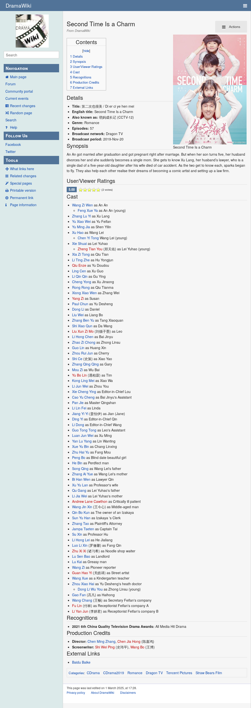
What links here (22, 168)
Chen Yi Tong (88, 237)
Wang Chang (82, 600)
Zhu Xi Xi (79, 550)
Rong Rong (81, 287)
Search (10, 119)
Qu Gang (79, 490)
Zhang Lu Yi (81, 216)
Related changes (23, 175)
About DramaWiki (102, 692)
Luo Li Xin (80, 545)
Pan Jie (78, 402)
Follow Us (16, 136)
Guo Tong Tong (84, 430)
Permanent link (21, 197)
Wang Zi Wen (82, 204)
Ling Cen (79, 270)
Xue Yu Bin (80, 446)
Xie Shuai (79, 243)
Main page (18, 76)
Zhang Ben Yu (83, 320)
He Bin (77, 462)
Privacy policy (76, 692)
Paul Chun (80, 303)
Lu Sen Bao (81, 556)
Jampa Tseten (83, 528)
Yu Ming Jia (81, 226)
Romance (134, 672)
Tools (12, 160)
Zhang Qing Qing (85, 364)
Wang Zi (78, 567)
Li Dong (78, 424)
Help (13, 127)
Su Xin (77, 534)
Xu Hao (78, 232)
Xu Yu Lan (80, 484)
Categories (76, 672)
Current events (16, 98)
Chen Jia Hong (128, 641)
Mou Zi (77, 369)
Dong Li (78, 309)
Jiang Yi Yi (80, 413)
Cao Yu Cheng (83, 397)
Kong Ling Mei (83, 380)
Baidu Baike (81, 662)
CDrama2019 (113, 672)
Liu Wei (78, 314)
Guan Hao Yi (82, 572)
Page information (23, 204)
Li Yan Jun (80, 611)
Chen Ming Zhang (101, 641)
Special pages (21, 183)
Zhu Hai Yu (80, 452)
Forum (10, 83)
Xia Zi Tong (81, 254)
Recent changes (22, 105)
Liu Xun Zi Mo (83, 331)
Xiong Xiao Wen (84, 292)
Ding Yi (77, 419)
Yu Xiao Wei (81, 221)
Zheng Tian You (90, 248)
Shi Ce (77, 358)
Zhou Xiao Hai (83, 583)
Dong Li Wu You (90, 589)
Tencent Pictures (179, 672)
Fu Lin (77, 605)
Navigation (17, 68)
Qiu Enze (79, 265)
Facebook (13, 144)
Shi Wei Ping (105, 647)
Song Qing (80, 468)
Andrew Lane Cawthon (89, 501)
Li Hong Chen (82, 336)
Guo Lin (78, 347)
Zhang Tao (80, 523)
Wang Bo (137, 647)
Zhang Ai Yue (82, 473)
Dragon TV (154, 672)
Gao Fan (79, 594)
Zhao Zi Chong (83, 342)
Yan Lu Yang (82, 441)
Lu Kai (77, 561)
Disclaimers (128, 692)
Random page (21, 112)
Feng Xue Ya (88, 210)
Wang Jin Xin (82, 506)
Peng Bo (78, 457)
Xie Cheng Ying (84, 391)
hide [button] (86, 50)
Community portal (19, 91)
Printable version (23, 190)
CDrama (93, 672)
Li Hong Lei (81, 539)
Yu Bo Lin (79, 375)
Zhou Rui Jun (82, 353)
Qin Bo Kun (81, 512)
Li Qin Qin (80, 276)
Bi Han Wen (81, 479)
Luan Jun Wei (82, 435)
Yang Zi (78, 298)
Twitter (10, 151)
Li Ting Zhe (81, 259)
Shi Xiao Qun (82, 325)
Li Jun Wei (80, 386)
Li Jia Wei (79, 495)
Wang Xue (80, 578)
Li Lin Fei (79, 407)
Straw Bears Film (209, 672)
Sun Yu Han (81, 517)
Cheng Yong (81, 281)
